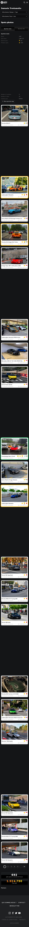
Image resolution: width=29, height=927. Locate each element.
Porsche (4, 123)
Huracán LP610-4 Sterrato (16, 717)
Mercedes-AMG (6, 361)
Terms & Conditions (9, 920)
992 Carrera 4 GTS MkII (12, 694)
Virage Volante (13, 480)
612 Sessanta (9, 860)
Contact (21, 902)
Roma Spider (8, 384)
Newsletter (14, 906)
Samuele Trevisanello (8, 125)
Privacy (22, 920)
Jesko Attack (11, 456)
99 (24, 866)
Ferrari (3, 384)
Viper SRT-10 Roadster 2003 (13, 266)
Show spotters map (9, 101)
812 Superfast (9, 575)
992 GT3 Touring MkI (11, 599)
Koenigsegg (5, 456)
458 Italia (7, 622)
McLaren (4, 741)
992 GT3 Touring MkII (12, 836)
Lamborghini (5, 195)
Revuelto (11, 195)
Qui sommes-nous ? (9, 902)
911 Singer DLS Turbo (12, 242)
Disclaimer (14, 923)
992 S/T (8, 123)
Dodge (3, 266)
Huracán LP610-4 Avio (14, 337)
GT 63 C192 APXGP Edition (17, 361)
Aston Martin (5, 218)
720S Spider (9, 741)
